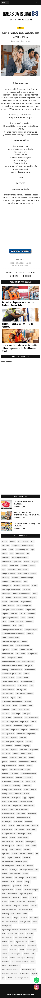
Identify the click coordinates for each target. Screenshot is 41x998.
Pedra (3, 858)
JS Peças (16, 782)
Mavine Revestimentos (23, 818)
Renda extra (16, 898)
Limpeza (33, 790)
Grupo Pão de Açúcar (8, 742)
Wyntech (34, 974)
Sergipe (16, 918)
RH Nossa (4, 902)
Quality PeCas (17, 886)
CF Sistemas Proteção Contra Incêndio (13, 634)
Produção (27, 882)
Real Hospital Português (31, 890)
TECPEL (22, 950)
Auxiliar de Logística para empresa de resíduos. (17, 325)
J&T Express (14, 774)
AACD (32, 541)
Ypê (3, 978)
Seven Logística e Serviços (9, 922)
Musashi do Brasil (7, 830)
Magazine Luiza (6, 806)
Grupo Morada (21, 734)
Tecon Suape (13, 950)
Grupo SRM (18, 746)
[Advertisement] (20, 228)
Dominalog (5, 670)
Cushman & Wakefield (26, 650)
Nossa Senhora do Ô (7, 842)
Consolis (24, 642)
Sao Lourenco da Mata (25, 910)
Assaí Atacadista (23, 569)
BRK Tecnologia (14, 602)
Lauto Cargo (16, 786)
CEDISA (20, 626)
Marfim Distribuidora (22, 810)
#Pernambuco (19, 263)
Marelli (11, 810)
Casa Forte (20, 622)
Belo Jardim (25, 585)
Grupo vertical (6, 754)
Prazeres (19, 882)
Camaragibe (5, 610)
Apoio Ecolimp (17, 561)
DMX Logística (28, 666)
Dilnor (20, 658)
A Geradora (25, 541)
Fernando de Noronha (8, 690)
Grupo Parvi (20, 742)
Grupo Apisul (26, 714)
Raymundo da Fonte (7, 890)
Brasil (20, 28)
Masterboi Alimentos (8, 818)
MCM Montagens (6, 822)
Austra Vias (15, 577)
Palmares (15, 854)
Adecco (4, 549)
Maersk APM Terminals (26, 802)
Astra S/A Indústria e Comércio (27, 573)
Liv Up (11, 794)
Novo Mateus (19, 842)
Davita (23, 654)
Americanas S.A (6, 561)
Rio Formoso (31, 902)
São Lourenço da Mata (8, 914)
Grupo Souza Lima (7, 746)
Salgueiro (17, 906)
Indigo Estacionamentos (9, 766)
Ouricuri (18, 850)
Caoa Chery (31, 614)
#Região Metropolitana (20, 265)
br (2, 598)
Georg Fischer (6, 706)
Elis (20, 674)
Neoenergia (21, 834)
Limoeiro (26, 790)
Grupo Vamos (23, 750)
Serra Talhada (34, 918)
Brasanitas (17, 598)
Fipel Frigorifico (21, 690)
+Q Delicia (12, 541)
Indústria (29, 766)
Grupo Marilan (34, 730)
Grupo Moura (31, 734)
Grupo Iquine (28, 726)
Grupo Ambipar (16, 714)
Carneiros (30, 618)
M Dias (4, 802)
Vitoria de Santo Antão (28, 970)
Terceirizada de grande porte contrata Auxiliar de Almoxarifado (18, 303)
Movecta (11, 826)
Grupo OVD (23, 738)
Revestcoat (33, 898)
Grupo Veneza (34, 750)
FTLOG (19, 698)
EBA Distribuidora (30, 670)
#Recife (28, 263)
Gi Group (15, 706)
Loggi (24, 798)
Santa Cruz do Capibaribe (9, 910)
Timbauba (5, 954)
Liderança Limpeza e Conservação (11, 790)
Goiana (30, 706)
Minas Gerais (28, 822)
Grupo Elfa (5, 722)
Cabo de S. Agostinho (8, 606)
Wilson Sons (5, 974)
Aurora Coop (5, 577)
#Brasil (11, 263)
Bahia (25, 581)
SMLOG (3, 934)
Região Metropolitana (26, 894)
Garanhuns (28, 702)
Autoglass (5, 581)
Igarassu (4, 762)
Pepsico (10, 858)
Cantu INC (22, 614)
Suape (11, 942)
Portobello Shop (31, 878)
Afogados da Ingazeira (22, 549)
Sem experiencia (6, 918)
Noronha (12, 838)
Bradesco (8, 598)
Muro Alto (35, 826)
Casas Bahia (29, 622)
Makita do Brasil (28, 806)
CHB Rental (30, 634)
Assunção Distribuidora (8, 573)
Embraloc (26, 674)
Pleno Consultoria (15, 874)
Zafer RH (9, 978)
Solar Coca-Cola (12, 934)
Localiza (26, 794)
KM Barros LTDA (6, 786)
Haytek (29, 754)
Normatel (4, 838)
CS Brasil (14, 650)
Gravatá (14, 710)
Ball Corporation (6, 585)
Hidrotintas (13, 758)
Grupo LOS (24, 730)
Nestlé (29, 834)
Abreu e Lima (5, 545)
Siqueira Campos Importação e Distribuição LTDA (16, 930)
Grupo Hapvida (18, 726)
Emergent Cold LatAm (8, 678)
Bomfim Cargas (6, 593)
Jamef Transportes (7, 778)
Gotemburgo (5, 710)
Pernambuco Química (21, 862)
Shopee (35, 922)
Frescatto (5, 698)
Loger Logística (16, 798)
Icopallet (31, 758)
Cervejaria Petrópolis (31, 630)
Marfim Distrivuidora (8, 814)
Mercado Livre (18, 822)
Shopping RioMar (6, 926)
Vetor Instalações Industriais (10, 970)
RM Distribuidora (7, 906)
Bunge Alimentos (26, 602)
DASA (17, 654)
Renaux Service (6, 898)
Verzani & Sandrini (14, 966)
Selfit (25, 914)
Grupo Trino (14, 750)
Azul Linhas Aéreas (16, 581)
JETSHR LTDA (27, 778)
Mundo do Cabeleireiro (23, 826)
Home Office (22, 758)
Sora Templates (17, 994)
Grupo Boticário (6, 718)
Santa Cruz (34, 906)
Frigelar (13, 698)
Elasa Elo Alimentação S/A (9, 674)
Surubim (32, 942)
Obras (27, 846)
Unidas (32, 962)
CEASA (14, 626)
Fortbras (30, 694)
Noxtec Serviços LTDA (8, 846)
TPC (33, 954)
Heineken (4, 758)
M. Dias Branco (12, 802)
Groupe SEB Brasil (24, 710)
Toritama (26, 954)
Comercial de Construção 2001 (10, 642)
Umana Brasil (5, 962)
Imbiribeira (13, 762)
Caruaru (11, 622)
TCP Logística (32, 946)
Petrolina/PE (13, 870)
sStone (22, 934)
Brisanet (4, 602)
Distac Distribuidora (28, 662)
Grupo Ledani (15, 730)
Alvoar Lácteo (20, 553)
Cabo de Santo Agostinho (24, 606)
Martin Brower (21, 814)
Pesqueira (30, 866)
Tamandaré (5, 946)
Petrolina (4, 870)
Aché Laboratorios (27, 545)
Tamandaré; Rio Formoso (18, 946)
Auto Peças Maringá (27, 577)
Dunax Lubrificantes (16, 670)
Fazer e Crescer (22, 686)
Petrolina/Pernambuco (26, 870)
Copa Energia (5, 650)
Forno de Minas (20, 694)
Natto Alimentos (19, 830)
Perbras (17, 858)
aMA (28, 553)
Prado (12, 882)
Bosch (34, 593)
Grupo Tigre (26, 746)
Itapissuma (5, 774)
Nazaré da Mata (31, 830)
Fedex (31, 686)
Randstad (26, 886)
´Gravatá (4, 541)
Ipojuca (28, 770)
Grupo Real (29, 742)
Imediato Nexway (23, 762)
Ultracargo (30, 958)
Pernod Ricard (20, 866)
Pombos (25, 874)
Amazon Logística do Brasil (19, 557)
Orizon (11, 850)
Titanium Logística (15, 954)
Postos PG (5, 882)
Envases (19, 678)
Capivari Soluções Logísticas (10, 618)
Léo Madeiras (27, 786)
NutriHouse (20, 846)
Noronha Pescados (23, 838)
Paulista (30, 854)
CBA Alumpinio (6, 626)
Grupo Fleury (14, 722)
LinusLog (4, 794)
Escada (26, 678)
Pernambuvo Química (8, 866)
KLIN (33, 782)
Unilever (4, 966)
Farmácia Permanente (27, 682)
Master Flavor (32, 814)
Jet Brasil (19, 778)
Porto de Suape (19, 878)
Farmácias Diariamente (8, 686)
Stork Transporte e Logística (23, 938)
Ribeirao (12, 902)
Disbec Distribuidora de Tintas (11, 662)
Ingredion (4, 770)
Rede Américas (12, 894)
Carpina (4, 622)
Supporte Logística (21, 942)
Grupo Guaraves (6, 726)
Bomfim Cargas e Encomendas (21, 593)
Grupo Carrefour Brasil (31, 718)
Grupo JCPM (5, 730)
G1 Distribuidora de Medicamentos (12, 702)
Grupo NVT (5, 738)
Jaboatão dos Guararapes (28, 774)
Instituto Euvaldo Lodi (16, 770)
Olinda (34, 846)
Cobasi (4, 638)
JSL (22, 782)
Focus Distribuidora (7, 694)
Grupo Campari (18, 718)
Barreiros (17, 585)
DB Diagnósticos (32, 654)
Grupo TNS (5, 750)
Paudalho (23, 854)
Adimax (11, 549)
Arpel (3, 569)
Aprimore (26, 561)
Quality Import (6, 886)
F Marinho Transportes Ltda (10, 682)
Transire (4, 958)
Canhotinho (14, 614)
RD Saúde (18, 890)
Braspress (33, 598)
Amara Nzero (5, 557)
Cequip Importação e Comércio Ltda (12, 630)
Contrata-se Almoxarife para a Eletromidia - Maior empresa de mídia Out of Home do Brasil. (19, 348)
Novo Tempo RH (30, 842)
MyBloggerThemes (29, 994)
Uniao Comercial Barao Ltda (20, 962)
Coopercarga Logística (22, 646)
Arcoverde (24, 565)
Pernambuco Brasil (7, 862)
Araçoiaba (35, 561)
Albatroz (4, 553)
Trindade (12, 958)
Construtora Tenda (7, 646)
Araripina (4, 565)
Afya (32, 549)
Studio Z (4, 942)
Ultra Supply (21, 958)
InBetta (33, 762)
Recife (3, 894)
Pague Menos (5, 854)
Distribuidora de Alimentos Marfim (12, 666)
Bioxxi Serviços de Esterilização (11, 589)
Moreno (4, 826)
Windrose (14, 974)
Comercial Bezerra (14, 638)
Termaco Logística (32, 950)
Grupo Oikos (14, 738)
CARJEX (23, 618)
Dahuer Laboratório (7, 654)
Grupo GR (33, 722)
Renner (25, 898)
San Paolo (25, 906)
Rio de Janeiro (21, 902)
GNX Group (23, 706)
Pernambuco (26, 858)
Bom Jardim (26, 589)
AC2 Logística (15, 545)
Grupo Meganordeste (8, 734)
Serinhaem (24, 918)
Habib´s (23, 754)
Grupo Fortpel (24, 722)
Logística (31, 798)
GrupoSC (15, 754)
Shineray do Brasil (25, 922)
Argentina (32, 565)
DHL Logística (11, 658)
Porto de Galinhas (7, 878)
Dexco (3, 658)
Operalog (4, 850)
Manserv (4, 810)
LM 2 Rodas (18, 794)
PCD (37, 854)
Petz (37, 870)
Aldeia (11, 553)
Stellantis (30, 934)
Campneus (5, 614)
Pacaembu (26, 850)
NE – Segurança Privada (8, 834)
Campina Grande (30, 610)
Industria (21, 766)
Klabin (28, 782)
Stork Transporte (7, 938)
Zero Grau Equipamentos (21, 978)
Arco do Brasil (14, 565)
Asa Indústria (11, 569)
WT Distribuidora (24, 974)
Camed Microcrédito (17, 610)
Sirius (34, 930)
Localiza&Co (5, 798)
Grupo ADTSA (5, 714)
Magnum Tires (17, 806)
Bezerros (34, 585)
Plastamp (4, 874)
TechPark (4, 950)
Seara (19, 914)
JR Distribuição (6, 782)
